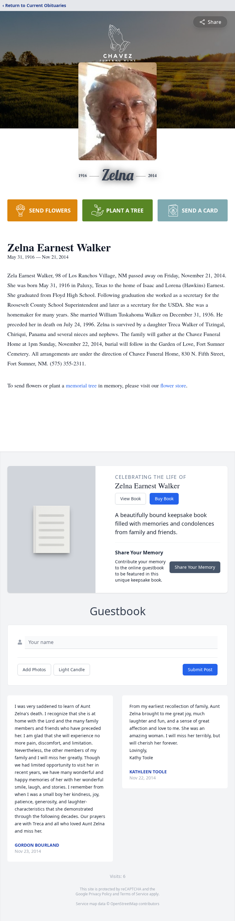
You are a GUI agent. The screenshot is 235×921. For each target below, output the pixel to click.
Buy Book (164, 498)
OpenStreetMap (124, 903)
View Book (130, 498)
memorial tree (81, 385)
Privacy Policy (100, 894)
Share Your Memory (195, 567)
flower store (173, 385)
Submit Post (200, 669)
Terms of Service (134, 894)
